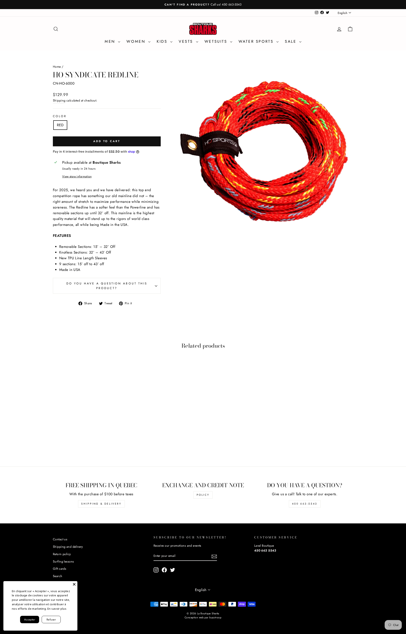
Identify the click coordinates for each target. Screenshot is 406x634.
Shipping (59, 100)
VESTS (187, 41)
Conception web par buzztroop (203, 617)
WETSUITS (216, 41)
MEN (111, 41)
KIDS (163, 41)
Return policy (62, 554)
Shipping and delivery (68, 547)
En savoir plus (56, 609)
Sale (291, 41)
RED (60, 125)
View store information (77, 176)
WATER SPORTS (257, 41)
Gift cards (59, 569)
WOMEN (136, 41)
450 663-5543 (304, 504)
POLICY (203, 495)
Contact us (60, 539)
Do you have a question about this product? (106, 285)
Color (60, 116)
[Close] (74, 584)
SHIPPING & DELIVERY (101, 504)
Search (57, 576)
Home (57, 66)
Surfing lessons (63, 561)
